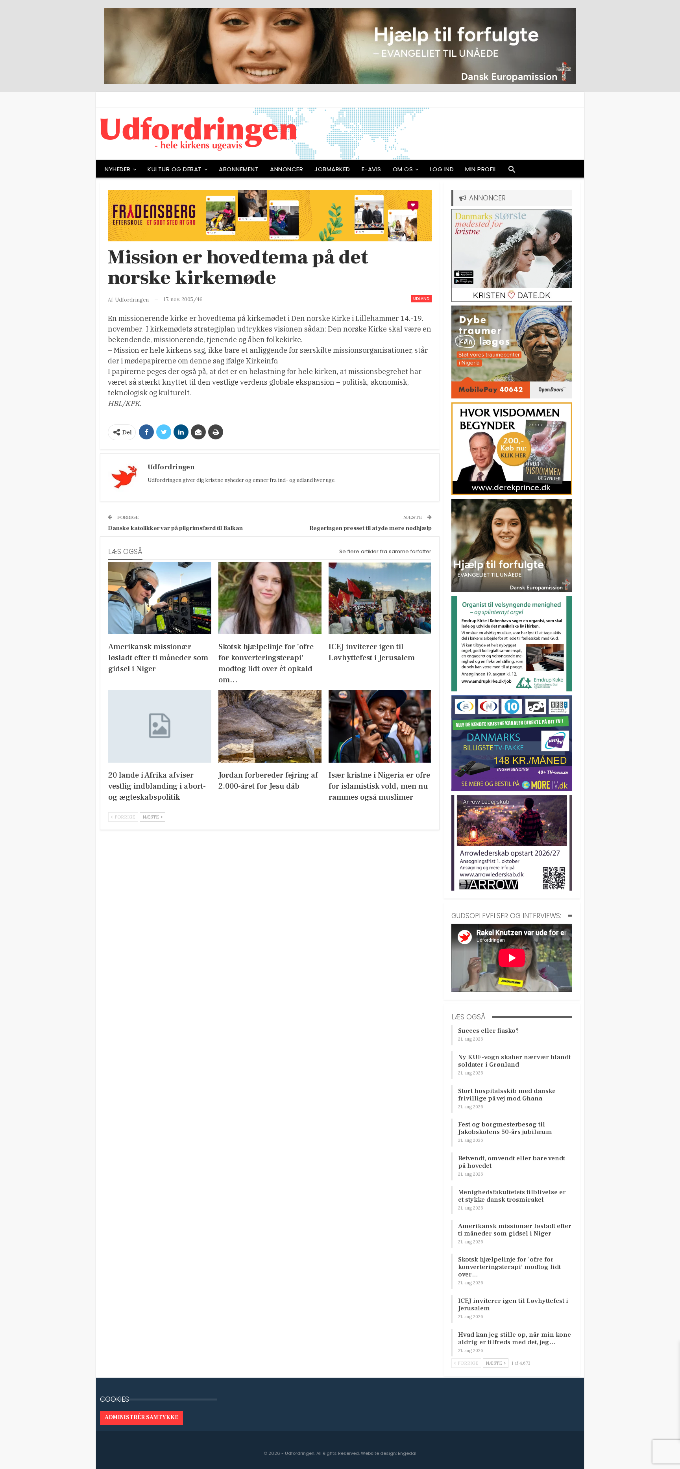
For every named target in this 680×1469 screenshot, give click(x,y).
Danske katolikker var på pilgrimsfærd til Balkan (175, 528)
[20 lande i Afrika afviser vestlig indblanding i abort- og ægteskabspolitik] (159, 726)
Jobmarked (332, 169)
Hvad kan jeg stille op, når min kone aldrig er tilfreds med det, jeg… (514, 1338)
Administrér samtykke (141, 1417)
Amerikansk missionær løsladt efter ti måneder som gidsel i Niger (514, 1230)
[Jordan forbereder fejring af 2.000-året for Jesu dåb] (270, 726)
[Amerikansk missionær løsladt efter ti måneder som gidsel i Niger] (159, 598)
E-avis (371, 169)
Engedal (407, 1453)
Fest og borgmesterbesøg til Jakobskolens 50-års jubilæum (505, 1128)
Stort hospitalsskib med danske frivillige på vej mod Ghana (507, 1095)
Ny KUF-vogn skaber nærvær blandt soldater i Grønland (514, 1061)
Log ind (442, 169)
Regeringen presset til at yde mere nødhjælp (370, 528)
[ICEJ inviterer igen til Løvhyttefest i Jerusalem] (380, 598)
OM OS (403, 169)
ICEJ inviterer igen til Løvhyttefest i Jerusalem (513, 1305)
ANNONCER (286, 169)
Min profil (481, 169)
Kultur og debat (175, 169)
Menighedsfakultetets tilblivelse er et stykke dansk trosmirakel (512, 1196)
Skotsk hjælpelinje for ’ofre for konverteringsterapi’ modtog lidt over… (509, 1267)
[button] (512, 171)
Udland (421, 299)
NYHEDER (118, 169)
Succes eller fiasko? (488, 1030)
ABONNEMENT (239, 169)
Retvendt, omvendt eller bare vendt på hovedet (511, 1162)
